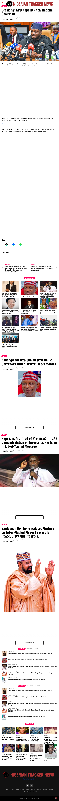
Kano (12, 261)
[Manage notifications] (56, 798)
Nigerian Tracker (8, 19)
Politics (39, 790)
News (7, 790)
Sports (45, 790)
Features (12, 790)
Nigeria (17, 261)
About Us (51, 790)
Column (35, 792)
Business (33, 790)
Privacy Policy (27, 792)
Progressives (24, 261)
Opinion (27, 790)
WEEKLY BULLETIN (20, 790)
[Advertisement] (29, 79)
